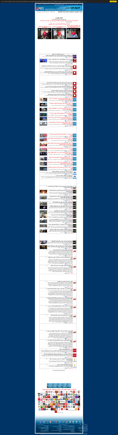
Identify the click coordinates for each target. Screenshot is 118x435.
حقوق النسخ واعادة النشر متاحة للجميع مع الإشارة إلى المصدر (53, 433)
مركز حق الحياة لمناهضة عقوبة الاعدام (69, 428)
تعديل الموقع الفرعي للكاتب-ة (44, 430)
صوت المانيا (71, 100)
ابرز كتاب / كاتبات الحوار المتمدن (83, 430)
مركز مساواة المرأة (71, 426)
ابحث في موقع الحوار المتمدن (44, 431)
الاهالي (72, 250)
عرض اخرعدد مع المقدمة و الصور (83, 427)
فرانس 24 (71, 105)
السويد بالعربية (70, 56)
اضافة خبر (47, 426)
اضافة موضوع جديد (45, 425)
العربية (72, 154)
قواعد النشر (86, 429)
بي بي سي (71, 61)
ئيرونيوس (71, 72)
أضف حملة (46, 429)
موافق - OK (113, 1)
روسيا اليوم (71, 192)
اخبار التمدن (59, 425)
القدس (72, 188)
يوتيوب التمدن (72, 431)
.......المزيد (43, 56)
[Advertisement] (59, 47)
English (60, 431)
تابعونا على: (83, 422)
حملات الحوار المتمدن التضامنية (57, 426)
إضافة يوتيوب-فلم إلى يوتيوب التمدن (43, 427)
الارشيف (60, 427)
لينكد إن (62, 422)
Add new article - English (44, 428)
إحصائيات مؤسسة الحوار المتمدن (83, 428)
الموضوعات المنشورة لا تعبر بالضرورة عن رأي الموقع (80, 433)
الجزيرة (71, 136)
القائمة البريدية (59, 429)
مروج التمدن (59, 428)
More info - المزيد (83, 1)
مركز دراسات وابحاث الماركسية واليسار (69, 425)
